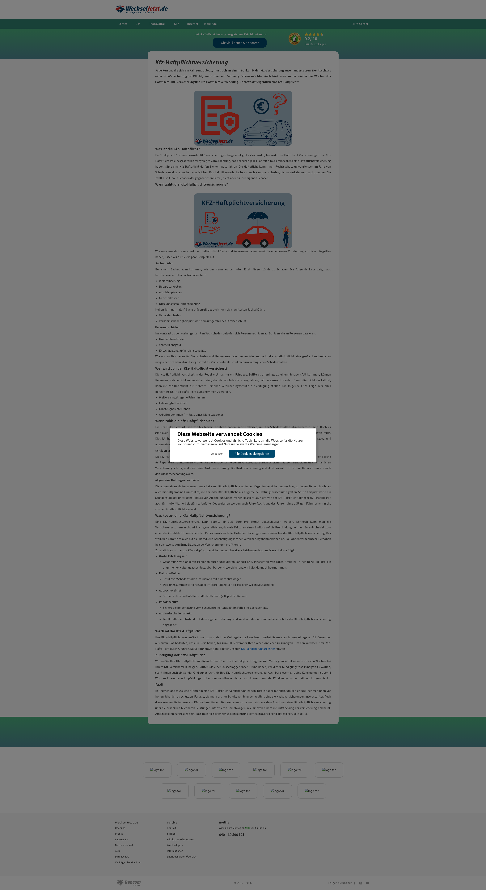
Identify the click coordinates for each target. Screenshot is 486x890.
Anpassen (217, 453)
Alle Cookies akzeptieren (252, 453)
